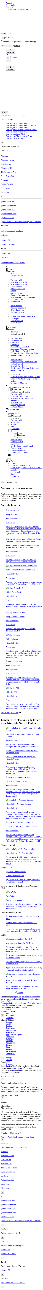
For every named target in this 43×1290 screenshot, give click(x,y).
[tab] (21, 992)
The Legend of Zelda (9, 172)
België (8, 1024)
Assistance (26, 997)
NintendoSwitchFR (8, 244)
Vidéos (13, 427)
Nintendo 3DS (6, 168)
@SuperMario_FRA (8, 214)
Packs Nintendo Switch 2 (20, 351)
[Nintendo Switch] (24, 919)
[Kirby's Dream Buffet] (15, 588)
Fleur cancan (15, 375)
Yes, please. (14, 1095)
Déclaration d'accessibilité (10, 1007)
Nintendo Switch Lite (19, 366)
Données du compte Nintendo (17, 9)
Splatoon (4, 180)
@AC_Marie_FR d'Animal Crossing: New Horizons (21, 222)
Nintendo (4, 156)
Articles (13, 424)
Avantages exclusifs (18, 405)
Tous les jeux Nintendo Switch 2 (18, 123)
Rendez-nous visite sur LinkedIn (13, 263)
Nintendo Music (17, 407)
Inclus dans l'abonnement (20, 396)
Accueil (9, 3)
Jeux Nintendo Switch (19, 284)
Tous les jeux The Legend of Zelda (19, 136)
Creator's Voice (16, 448)
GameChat (15, 342)
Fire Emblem (6, 164)
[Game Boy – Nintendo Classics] (18, 777)
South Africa (10, 1054)
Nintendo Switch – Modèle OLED (24, 362)
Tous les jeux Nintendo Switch (17, 128)
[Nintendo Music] (11, 892)
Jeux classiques (16, 403)
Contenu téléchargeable (19, 295)
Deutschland (10, 1028)
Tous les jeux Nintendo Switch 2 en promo (22, 125)
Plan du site (15, 476)
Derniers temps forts (18, 308)
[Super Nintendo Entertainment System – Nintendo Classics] (24, 753)
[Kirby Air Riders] (13, 510)
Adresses (9, 7)
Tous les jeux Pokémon (14, 138)
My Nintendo (16, 472)
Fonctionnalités (16, 340)
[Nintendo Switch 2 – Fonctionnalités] (20, 849)
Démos (13, 291)
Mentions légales (26, 1003)
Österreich (9, 1018)
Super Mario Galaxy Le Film (21, 465)
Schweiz (9, 1022)
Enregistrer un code (18, 323)
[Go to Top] (21, 480)
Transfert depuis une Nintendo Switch (25, 353)
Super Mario (5, 188)
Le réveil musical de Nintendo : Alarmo (25, 377)
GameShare (15, 345)
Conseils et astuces (18, 450)
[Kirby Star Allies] (13, 688)
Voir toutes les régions (14, 1034)
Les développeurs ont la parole (22, 446)
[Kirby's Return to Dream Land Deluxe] (21, 566)
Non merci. (5, 1095)
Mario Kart (5, 192)
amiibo (13, 381)
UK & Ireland (11, 1051)
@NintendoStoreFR (8, 206)
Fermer (3, 1077)
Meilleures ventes (17, 312)
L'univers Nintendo (18, 299)
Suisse (8, 1047)
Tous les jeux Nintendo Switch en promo (21, 130)
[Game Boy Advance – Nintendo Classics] (22, 823)
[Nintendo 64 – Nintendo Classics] (19, 800)
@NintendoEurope (8, 210)
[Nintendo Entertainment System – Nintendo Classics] (24, 730)
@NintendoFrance (8, 201)
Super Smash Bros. (8, 176)
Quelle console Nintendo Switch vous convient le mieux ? (25, 369)
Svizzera (9, 1064)
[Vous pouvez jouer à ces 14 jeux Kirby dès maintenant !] (24, 976)
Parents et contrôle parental (11, 997)
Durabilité (29, 1005)
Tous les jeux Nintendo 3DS (16, 132)
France (8, 1009)
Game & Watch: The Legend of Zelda (25, 379)
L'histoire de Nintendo (19, 383)
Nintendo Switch (7, 160)
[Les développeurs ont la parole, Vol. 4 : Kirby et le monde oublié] (24, 958)
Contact (24, 1007)
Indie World (15, 444)
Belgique (9, 1041)
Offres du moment (17, 310)
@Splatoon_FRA (7, 218)
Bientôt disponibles (18, 289)
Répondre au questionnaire (26, 1137)
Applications (15, 422)
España (8, 1030)
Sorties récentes (16, 286)
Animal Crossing (7, 184)
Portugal (9, 1058)
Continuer (10, 1077)
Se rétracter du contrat (17, 1005)
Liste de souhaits (17, 321)
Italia (7, 1013)
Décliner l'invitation (8, 1137)
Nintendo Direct (17, 442)
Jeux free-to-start (17, 293)
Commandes (10, 5)
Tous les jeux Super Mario (16, 134)
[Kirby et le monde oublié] (16, 613)
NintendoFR (5, 240)
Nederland (10, 1016)
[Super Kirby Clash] (14, 661)
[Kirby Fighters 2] (13, 635)
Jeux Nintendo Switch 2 (20, 282)
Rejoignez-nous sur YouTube (12, 231)
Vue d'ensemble (16, 280)
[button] (24, 269)
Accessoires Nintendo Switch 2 (22, 349)
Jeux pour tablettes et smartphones (23, 297)
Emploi (13, 474)
